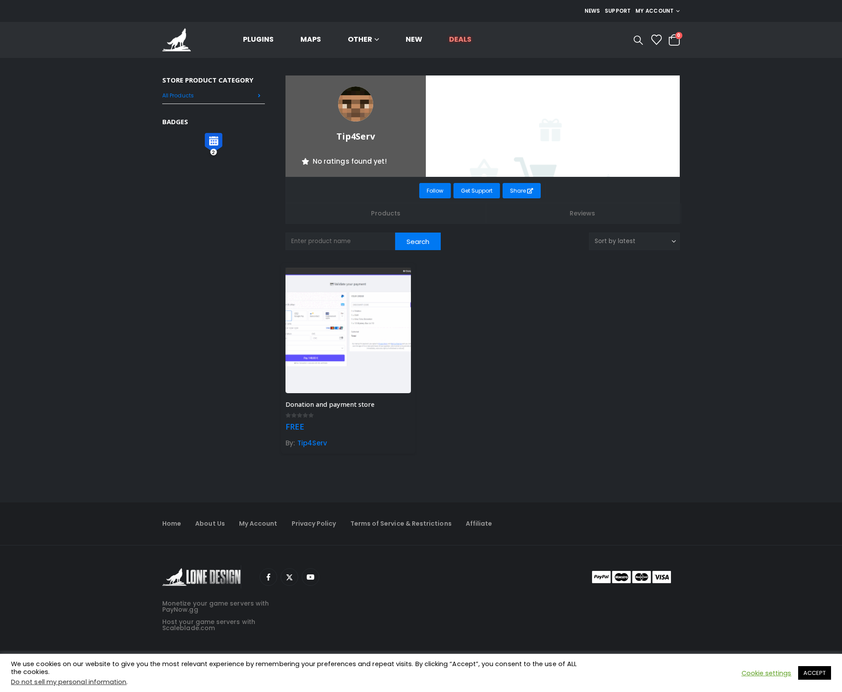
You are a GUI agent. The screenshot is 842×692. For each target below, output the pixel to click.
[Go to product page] (348, 330)
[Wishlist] (656, 40)
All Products (178, 95)
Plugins (258, 39)
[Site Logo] (176, 40)
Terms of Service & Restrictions (401, 523)
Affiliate (479, 523)
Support (618, 10)
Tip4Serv (312, 443)
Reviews (583, 213)
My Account (258, 523)
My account (654, 10)
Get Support (476, 190)
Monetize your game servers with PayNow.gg (215, 606)
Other (360, 39)
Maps (310, 39)
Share (518, 190)
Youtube (310, 577)
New (414, 39)
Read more (396, 282)
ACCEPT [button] (814, 673)
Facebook (268, 577)
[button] (638, 40)
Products (385, 213)
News (592, 10)
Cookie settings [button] (767, 673)
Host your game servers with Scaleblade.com (208, 624)
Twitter (289, 577)
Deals (460, 39)
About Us (210, 523)
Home (171, 523)
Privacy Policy (314, 523)
